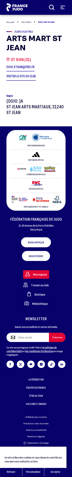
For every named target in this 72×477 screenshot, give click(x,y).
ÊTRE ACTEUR (36, 395)
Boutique (40, 294)
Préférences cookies (36, 417)
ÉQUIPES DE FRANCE (36, 387)
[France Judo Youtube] (31, 363)
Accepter (55, 471)
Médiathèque (40, 303)
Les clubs (26, 22)
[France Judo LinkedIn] (62, 363)
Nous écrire (36, 256)
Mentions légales (36, 436)
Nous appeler (36, 242)
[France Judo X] (20, 363)
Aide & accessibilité (36, 430)
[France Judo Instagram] (41, 363)
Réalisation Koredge (38, 443)
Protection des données (36, 423)
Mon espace (40, 274)
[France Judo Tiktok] (51, 363)
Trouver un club (40, 285)
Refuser (11, 471)
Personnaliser (33, 471)
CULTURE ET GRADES (36, 403)
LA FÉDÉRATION (36, 379)
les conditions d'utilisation (39, 351)
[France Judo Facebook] (10, 363)
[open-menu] (63, 7)
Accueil (10, 22)
